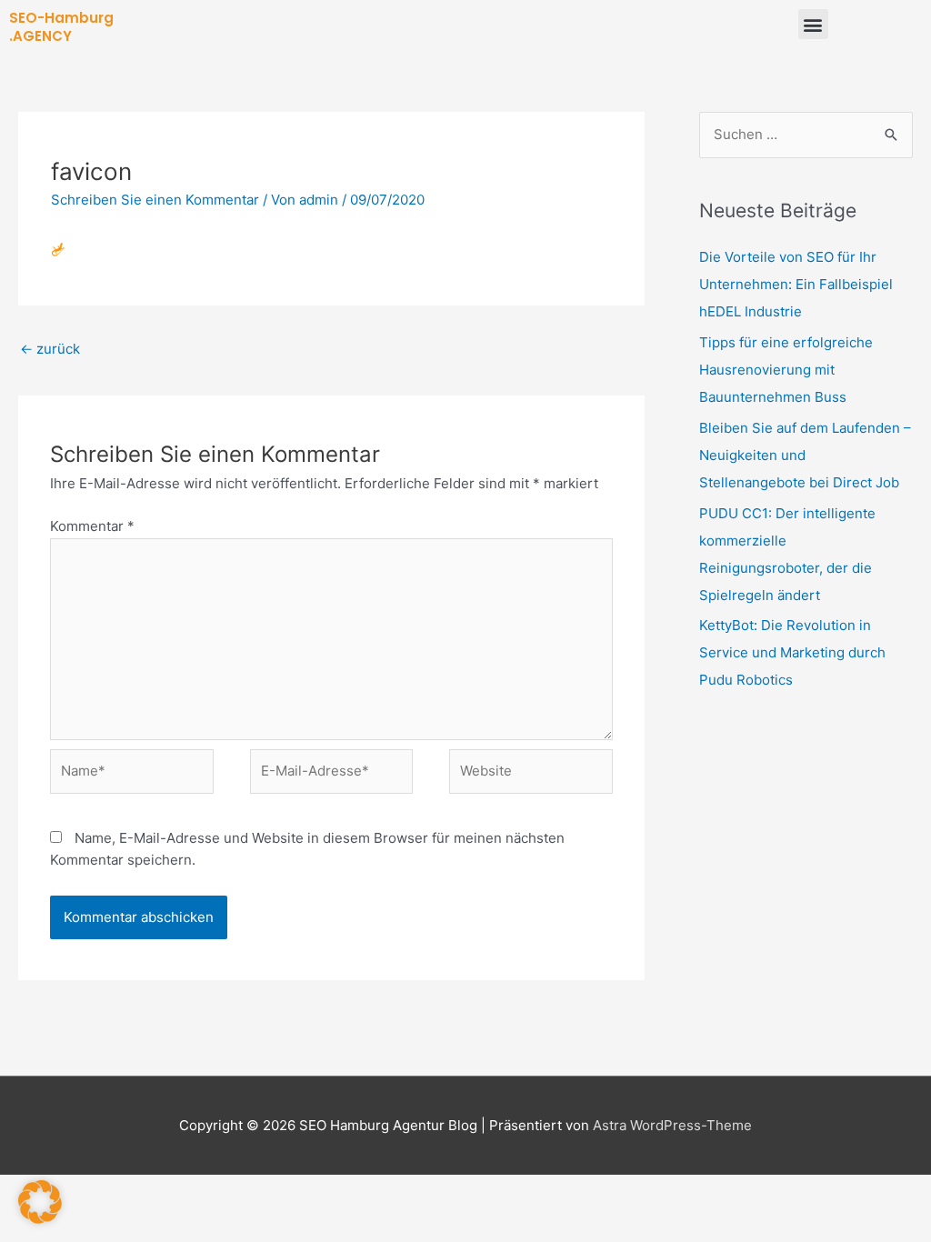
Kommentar (92, 526)
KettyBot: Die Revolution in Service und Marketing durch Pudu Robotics (792, 652)
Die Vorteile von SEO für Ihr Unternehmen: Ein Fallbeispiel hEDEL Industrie (796, 284)
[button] (813, 24)
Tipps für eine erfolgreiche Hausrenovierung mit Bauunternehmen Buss (786, 370)
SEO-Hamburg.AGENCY (61, 26)
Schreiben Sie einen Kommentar (155, 199)
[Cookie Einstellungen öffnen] (40, 1218)
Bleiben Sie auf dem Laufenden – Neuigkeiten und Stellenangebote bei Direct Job (805, 455)
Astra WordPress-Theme (672, 1125)
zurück (50, 348)
